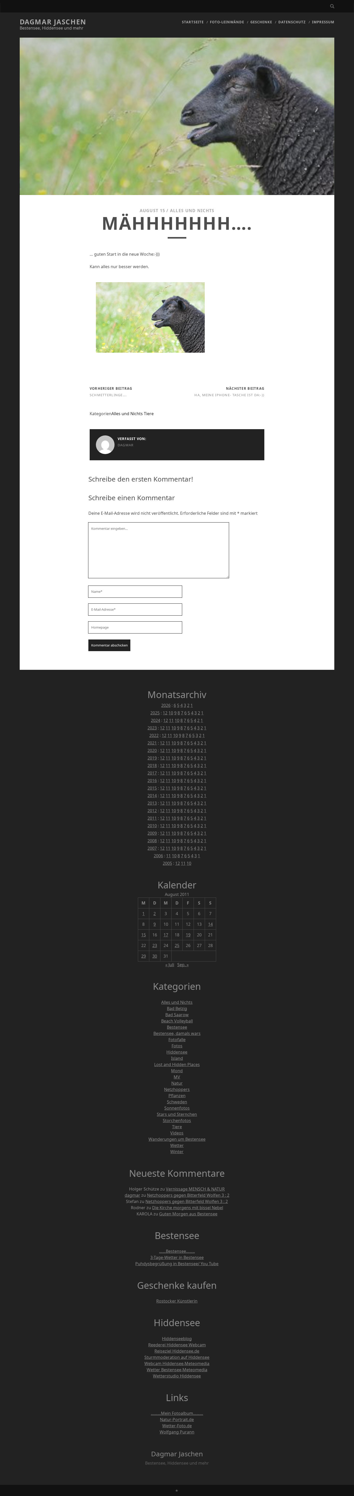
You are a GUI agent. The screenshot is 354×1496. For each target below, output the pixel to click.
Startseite (193, 22)
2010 (152, 826)
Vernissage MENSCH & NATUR (195, 1189)
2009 (152, 833)
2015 (152, 788)
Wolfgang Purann (177, 1432)
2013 (152, 803)
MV (177, 1077)
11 (171, 720)
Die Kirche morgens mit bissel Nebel (187, 1207)
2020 (152, 750)
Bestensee (177, 1027)
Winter (176, 1151)
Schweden (177, 1102)
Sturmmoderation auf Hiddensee (176, 1357)
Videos (176, 1133)
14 (210, 924)
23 (154, 945)
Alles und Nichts (192, 210)
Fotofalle (177, 1039)
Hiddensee (176, 1052)
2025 (155, 713)
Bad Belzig (177, 1008)
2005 (167, 863)
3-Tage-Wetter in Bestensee (177, 1257)
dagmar (126, 445)
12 (165, 713)
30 (154, 956)
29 (143, 956)
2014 (152, 795)
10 (170, 713)
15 (143, 935)
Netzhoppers (177, 1089)
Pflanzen (177, 1095)
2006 (158, 856)
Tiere (149, 413)
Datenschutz (292, 22)
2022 (154, 735)
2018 (152, 765)
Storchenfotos (177, 1120)
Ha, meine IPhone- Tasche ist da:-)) (229, 395)
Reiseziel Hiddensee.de (176, 1351)
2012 (152, 810)
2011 (152, 818)
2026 (166, 705)
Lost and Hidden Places (177, 1064)
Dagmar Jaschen (53, 21)
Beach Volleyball (177, 1021)
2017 (152, 773)
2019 (152, 758)
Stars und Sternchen (177, 1114)
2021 (152, 743)
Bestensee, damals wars (177, 1033)
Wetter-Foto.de (177, 1426)
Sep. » (183, 965)
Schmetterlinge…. (108, 395)
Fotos (177, 1046)
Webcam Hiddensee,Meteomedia (176, 1363)
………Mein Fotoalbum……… (177, 1413)
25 (177, 945)
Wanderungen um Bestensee (177, 1139)
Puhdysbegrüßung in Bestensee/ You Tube (176, 1264)
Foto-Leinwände (227, 22)
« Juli (169, 965)
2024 (155, 720)
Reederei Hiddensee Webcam (177, 1345)
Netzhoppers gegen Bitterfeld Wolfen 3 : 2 (188, 1195)
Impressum (323, 22)
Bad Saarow (177, 1015)
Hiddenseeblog (177, 1338)
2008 (152, 841)
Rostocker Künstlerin (176, 1301)
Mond (177, 1071)
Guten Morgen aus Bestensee (188, 1214)
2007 (152, 848)
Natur (177, 1083)
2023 (152, 728)
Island (177, 1058)
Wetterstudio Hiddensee (177, 1376)
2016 (152, 780)
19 (188, 935)
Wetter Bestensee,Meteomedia (177, 1370)
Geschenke (261, 22)
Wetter (177, 1145)
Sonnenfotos (177, 1108)
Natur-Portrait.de (177, 1419)
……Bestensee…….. (177, 1251)
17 (166, 935)
